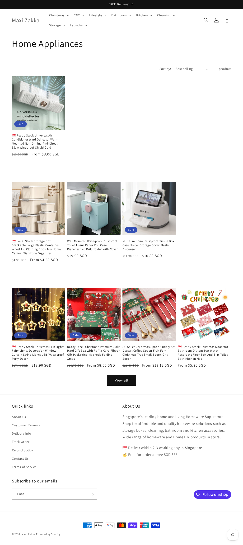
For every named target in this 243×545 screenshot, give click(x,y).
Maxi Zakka (29, 534)
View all (121, 380)
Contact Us (20, 458)
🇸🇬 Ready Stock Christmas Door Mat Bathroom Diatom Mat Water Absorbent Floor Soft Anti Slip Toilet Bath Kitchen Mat (203, 353)
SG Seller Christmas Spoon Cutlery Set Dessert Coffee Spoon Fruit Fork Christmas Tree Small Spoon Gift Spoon (148, 353)
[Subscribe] (92, 494)
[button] (58, 15)
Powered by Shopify (48, 534)
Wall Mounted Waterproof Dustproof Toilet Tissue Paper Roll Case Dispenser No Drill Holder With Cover (92, 245)
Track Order (21, 442)
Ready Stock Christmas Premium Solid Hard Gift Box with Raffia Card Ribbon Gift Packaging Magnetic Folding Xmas (94, 353)
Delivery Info (21, 433)
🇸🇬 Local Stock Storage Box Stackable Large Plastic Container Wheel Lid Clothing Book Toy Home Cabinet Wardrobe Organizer (36, 247)
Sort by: (165, 69)
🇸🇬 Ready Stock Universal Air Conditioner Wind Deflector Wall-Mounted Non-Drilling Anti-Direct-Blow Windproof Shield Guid (35, 142)
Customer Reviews (26, 425)
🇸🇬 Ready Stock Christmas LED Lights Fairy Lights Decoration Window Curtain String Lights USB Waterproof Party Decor (38, 353)
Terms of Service (24, 467)
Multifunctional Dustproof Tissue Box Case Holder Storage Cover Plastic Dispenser (148, 245)
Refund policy (22, 450)
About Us (19, 417)
